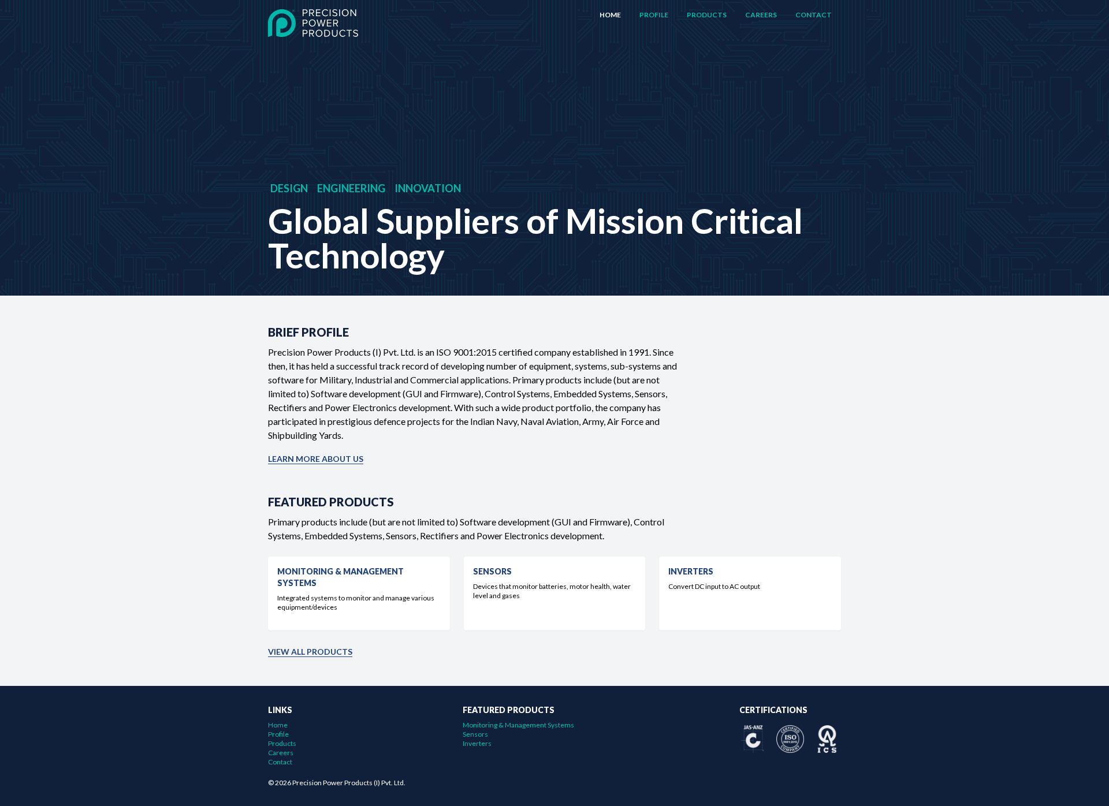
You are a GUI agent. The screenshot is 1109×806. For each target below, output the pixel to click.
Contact (813, 14)
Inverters (477, 743)
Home (610, 14)
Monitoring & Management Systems (518, 725)
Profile (653, 14)
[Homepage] (313, 23)
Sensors (475, 734)
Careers (761, 14)
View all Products (310, 651)
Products (707, 14)
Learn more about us (315, 459)
